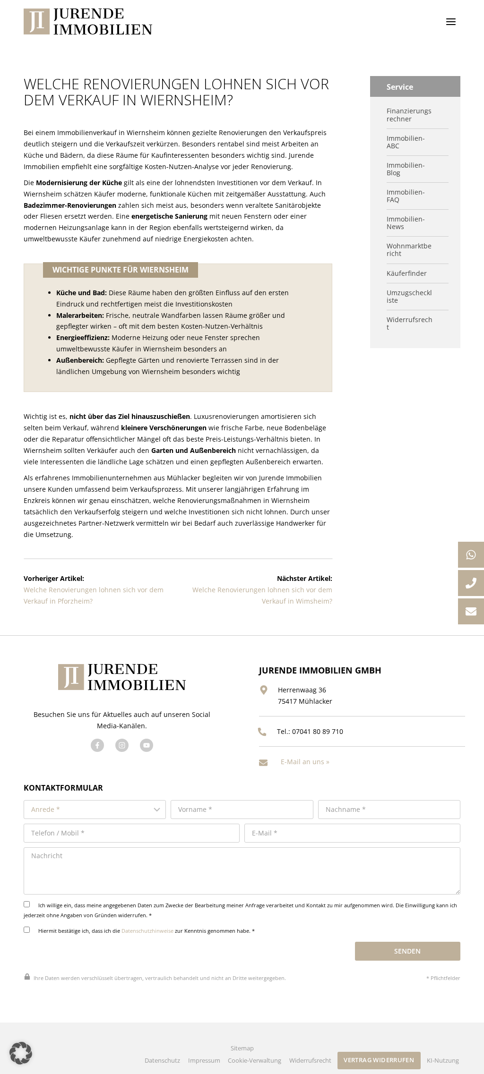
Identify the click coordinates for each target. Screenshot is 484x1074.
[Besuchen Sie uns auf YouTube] (146, 745)
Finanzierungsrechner (409, 114)
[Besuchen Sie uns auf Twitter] (122, 745)
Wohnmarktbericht (409, 249)
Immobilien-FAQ (406, 196)
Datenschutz (162, 1060)
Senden (407, 950)
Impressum (204, 1060)
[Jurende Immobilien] (88, 21)
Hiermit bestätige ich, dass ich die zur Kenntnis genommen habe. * (146, 930)
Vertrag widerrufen (379, 1060)
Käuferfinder (407, 273)
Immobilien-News (406, 222)
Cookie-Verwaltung (254, 1060)
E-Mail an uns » (305, 761)
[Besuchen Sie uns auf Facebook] (97, 745)
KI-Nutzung (443, 1060)
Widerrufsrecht (409, 323)
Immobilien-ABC (406, 142)
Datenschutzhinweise (147, 930)
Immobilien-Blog (406, 169)
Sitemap (242, 1048)
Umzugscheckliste (409, 296)
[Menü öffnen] (450, 21)
